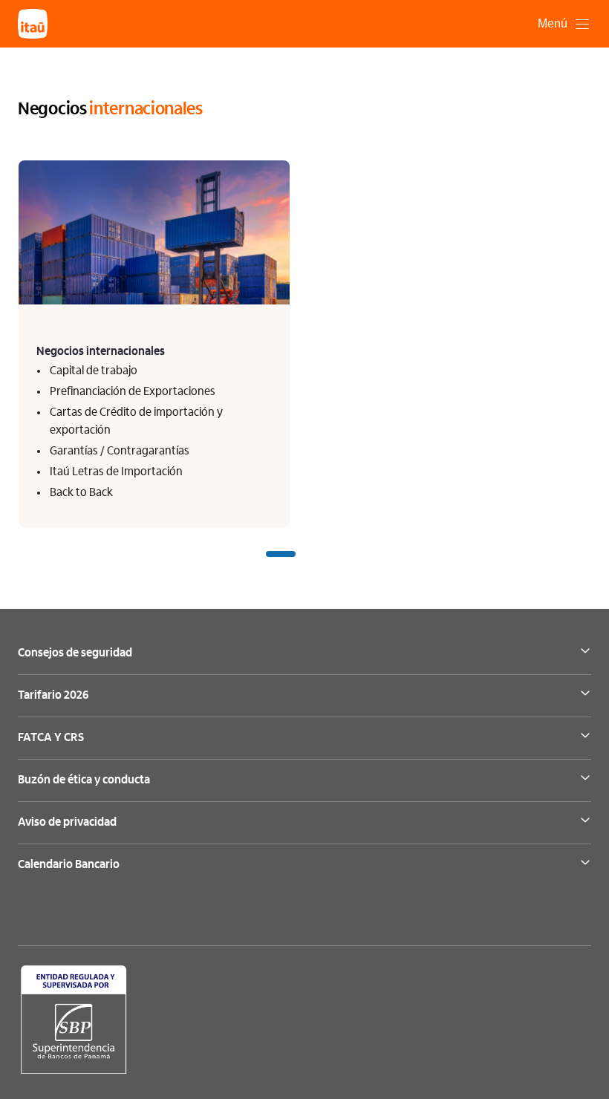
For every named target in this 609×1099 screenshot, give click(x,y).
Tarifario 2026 (53, 696)
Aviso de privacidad (67, 823)
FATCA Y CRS (51, 738)
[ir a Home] (32, 24)
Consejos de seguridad (75, 653)
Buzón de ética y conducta (84, 780)
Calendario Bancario (69, 865)
